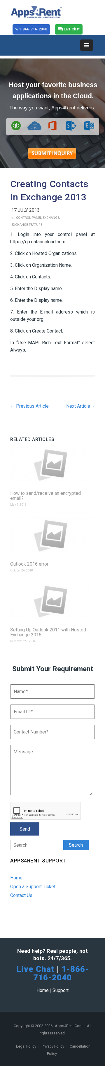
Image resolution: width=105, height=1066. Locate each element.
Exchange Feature (26, 225)
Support (60, 990)
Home (16, 878)
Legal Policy (26, 1046)
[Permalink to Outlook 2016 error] (52, 535)
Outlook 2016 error (29, 564)
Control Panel (29, 218)
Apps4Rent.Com (69, 1026)
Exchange (51, 218)
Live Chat (71, 29)
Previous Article (29, 406)
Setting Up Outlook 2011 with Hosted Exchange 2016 (48, 632)
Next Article (80, 406)
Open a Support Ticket (32, 886)
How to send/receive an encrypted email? (45, 496)
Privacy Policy (53, 1046)
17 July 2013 (25, 210)
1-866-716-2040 (32, 29)
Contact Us (21, 895)
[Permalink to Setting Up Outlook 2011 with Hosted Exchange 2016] (52, 601)
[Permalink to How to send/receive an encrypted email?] (52, 464)
